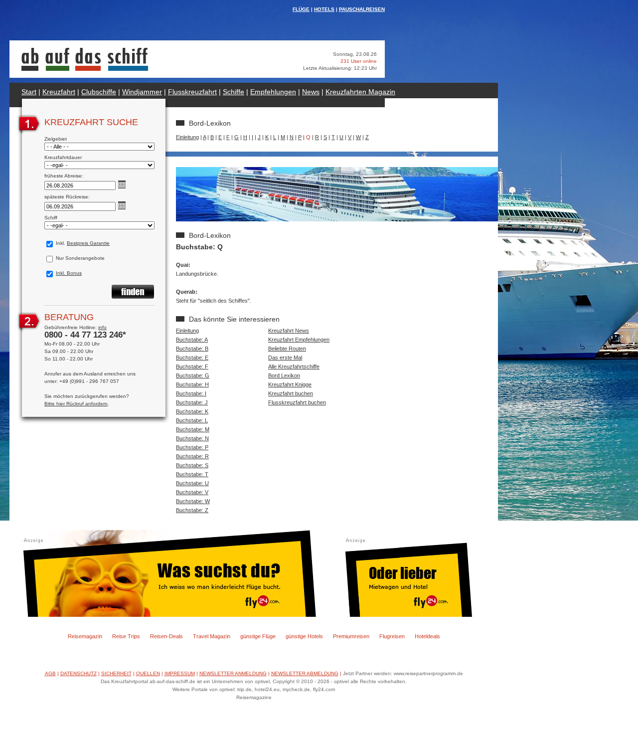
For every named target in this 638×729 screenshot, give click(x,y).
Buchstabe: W (193, 501)
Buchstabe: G (192, 375)
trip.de (244, 689)
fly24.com (324, 689)
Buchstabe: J (192, 402)
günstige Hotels (304, 636)
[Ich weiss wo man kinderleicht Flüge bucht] (168, 615)
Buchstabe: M (192, 429)
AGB (50, 673)
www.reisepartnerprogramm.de (428, 673)
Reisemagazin (85, 636)
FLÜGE (301, 9)
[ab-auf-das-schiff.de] (84, 69)
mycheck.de (296, 689)
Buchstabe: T (192, 474)
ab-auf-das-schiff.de (172, 681)
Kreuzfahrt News (288, 331)
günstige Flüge (258, 636)
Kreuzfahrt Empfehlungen (298, 340)
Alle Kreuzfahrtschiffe (293, 366)
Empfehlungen (273, 92)
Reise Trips (126, 636)
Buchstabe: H (192, 384)
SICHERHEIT (116, 673)
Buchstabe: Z (192, 510)
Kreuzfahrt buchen (290, 393)
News (310, 92)
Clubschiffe (98, 92)
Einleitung (187, 137)
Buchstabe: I (191, 393)
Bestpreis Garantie (88, 243)
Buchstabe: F (192, 366)
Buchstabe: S (192, 465)
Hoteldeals (427, 636)
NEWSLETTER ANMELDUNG (233, 673)
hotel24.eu (267, 689)
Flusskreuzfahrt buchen (297, 402)
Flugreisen (392, 636)
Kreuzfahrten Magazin (360, 92)
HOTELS (324, 9)
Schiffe (233, 92)
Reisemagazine (254, 697)
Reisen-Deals (166, 636)
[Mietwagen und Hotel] (414, 615)
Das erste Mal (285, 358)
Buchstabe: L (192, 420)
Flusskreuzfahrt (192, 92)
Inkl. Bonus (69, 273)
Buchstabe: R (192, 456)
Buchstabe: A (192, 340)
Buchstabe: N (192, 438)
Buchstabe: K (192, 411)
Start (28, 92)
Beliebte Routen (287, 349)
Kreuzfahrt (58, 92)
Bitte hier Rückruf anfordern (76, 403)
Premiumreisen (351, 636)
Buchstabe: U (192, 483)
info (102, 327)
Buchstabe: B (192, 349)
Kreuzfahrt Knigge (290, 384)
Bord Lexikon (284, 375)
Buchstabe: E (192, 358)
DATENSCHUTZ (78, 673)
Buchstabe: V (192, 492)
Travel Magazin (211, 636)
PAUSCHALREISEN (362, 9)
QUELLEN (148, 673)
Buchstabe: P (192, 447)
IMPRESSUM (179, 673)
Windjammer (142, 92)
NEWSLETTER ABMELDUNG (304, 673)
